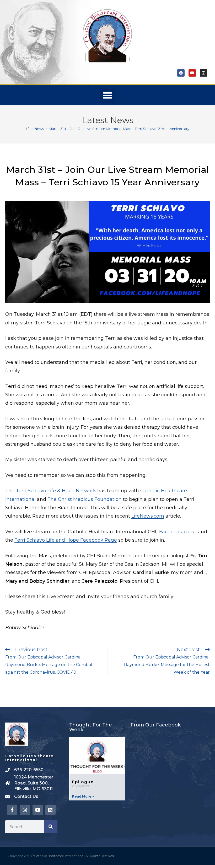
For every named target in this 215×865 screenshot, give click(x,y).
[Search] (50, 826)
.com (158, 516)
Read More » (83, 796)
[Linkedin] (50, 810)
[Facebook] (181, 73)
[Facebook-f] (12, 810)
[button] (107, 95)
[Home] (27, 129)
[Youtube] (192, 73)
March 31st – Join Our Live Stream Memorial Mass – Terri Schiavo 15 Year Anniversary (119, 129)
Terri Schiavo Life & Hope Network (56, 491)
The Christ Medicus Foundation (84, 499)
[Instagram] (203, 73)
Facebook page (177, 532)
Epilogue (83, 781)
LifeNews (142, 516)
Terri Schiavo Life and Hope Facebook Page (65, 540)
